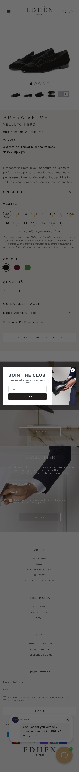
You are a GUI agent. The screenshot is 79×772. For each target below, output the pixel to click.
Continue (27, 396)
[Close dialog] (73, 370)
